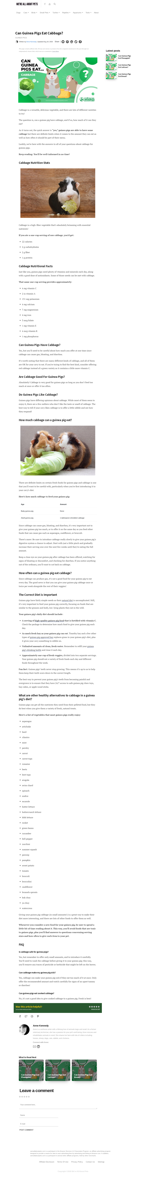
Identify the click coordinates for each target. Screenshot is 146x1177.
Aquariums (77, 13)
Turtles (55, 13)
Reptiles (65, 13)
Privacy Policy (77, 1162)
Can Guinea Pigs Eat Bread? (83, 1076)
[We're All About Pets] (27, 4)
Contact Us (90, 1162)
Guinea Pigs (21, 38)
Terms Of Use (62, 1162)
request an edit (95, 1009)
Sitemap (101, 1162)
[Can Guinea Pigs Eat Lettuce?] (111, 66)
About (96, 13)
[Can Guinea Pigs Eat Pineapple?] (111, 57)
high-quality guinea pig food (49, 620)
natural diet (67, 600)
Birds (33, 13)
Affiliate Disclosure (46, 1162)
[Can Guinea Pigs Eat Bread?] (111, 75)
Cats (25, 13)
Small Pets (44, 13)
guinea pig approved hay (41, 637)
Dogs (18, 13)
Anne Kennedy (31, 42)
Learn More (55, 51)
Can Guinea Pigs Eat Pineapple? (30, 1076)
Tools (88, 13)
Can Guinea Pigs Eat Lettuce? (57, 1076)
